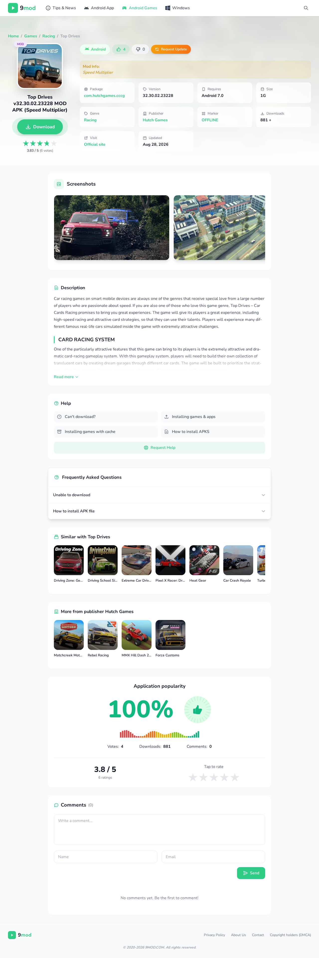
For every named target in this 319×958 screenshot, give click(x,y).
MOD (20, 44)
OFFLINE (210, 120)
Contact (258, 935)
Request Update (174, 49)
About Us (238, 935)
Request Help (163, 447)
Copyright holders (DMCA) (290, 935)
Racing (90, 120)
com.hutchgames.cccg (104, 95)
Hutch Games (155, 120)
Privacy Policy (214, 935)
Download (44, 127)
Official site (94, 144)
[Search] (306, 8)
